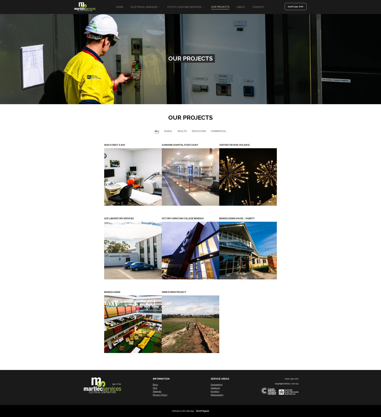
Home (119, 7)
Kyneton (215, 391)
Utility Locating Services (184, 7)
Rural (168, 131)
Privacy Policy (160, 395)
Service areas (220, 378)
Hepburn (215, 388)
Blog (155, 384)
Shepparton (217, 395)
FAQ (155, 388)
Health (182, 131)
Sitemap (157, 391)
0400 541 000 (295, 6)
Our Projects (220, 7)
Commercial (219, 131)
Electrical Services (144, 7)
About (241, 7)
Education (199, 131)
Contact (258, 7)
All (157, 131)
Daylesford (216, 384)
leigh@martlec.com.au (287, 383)
